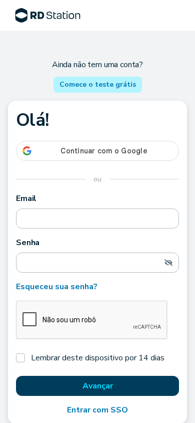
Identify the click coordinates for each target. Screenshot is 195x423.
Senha (28, 242)
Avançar (97, 385)
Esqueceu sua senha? (57, 286)
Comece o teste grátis (98, 84)
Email (26, 198)
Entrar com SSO (97, 409)
